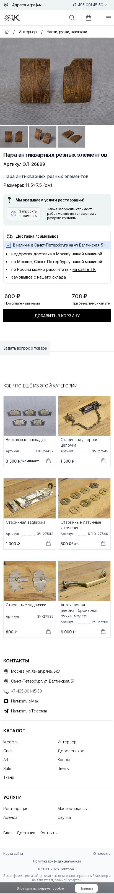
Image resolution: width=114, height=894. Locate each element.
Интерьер (67, 742)
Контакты (48, 832)
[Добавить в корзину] (48, 461)
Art (5, 759)
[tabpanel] (57, 81)
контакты (69, 218)
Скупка (64, 817)
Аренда (10, 817)
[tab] (14, 137)
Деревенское (71, 750)
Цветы (63, 768)
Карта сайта (13, 853)
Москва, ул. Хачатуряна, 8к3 (35, 671)
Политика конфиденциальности (57, 861)
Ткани (8, 777)
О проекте (102, 853)
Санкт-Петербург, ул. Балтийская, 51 (42, 681)
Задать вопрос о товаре (25, 348)
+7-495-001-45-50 (87, 4)
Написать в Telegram (29, 711)
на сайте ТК (84, 269)
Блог (7, 832)
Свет (8, 750)
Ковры (64, 759)
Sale (7, 768)
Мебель (11, 742)
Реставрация (15, 808)
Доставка (26, 832)
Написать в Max (24, 701)
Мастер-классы (72, 808)
